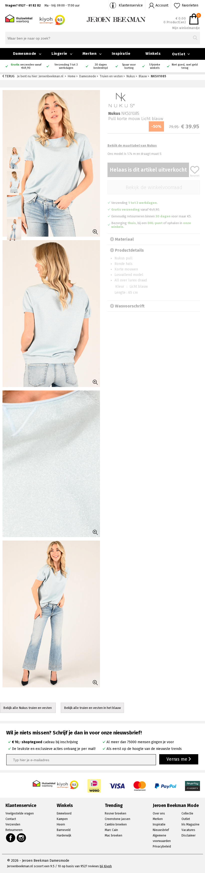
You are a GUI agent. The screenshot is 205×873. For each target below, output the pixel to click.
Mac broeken (113, 835)
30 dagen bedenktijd (101, 66)
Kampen (62, 819)
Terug (9, 76)
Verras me (177, 759)
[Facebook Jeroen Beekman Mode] (11, 838)
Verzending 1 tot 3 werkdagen (66, 66)
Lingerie (59, 53)
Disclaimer (189, 835)
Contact (11, 819)
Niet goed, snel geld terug (185, 66)
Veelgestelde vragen (20, 813)
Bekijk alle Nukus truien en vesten (27, 708)
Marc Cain (111, 830)
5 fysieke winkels (154, 66)
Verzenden (13, 824)
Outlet (179, 54)
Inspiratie (121, 53)
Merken (89, 53)
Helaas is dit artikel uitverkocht (148, 170)
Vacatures (188, 830)
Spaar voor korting (129, 66)
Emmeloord (64, 813)
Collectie (187, 813)
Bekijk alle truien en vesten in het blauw (92, 708)
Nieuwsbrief (161, 830)
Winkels (153, 53)
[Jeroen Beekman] (116, 19)
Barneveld (63, 830)
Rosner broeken (115, 813)
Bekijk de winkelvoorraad (154, 187)
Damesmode (24, 53)
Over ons (159, 813)
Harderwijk (64, 835)
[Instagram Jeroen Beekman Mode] (21, 838)
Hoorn (61, 824)
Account (162, 5)
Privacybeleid (162, 846)
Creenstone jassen (117, 819)
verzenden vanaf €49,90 (26, 66)
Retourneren (14, 830)
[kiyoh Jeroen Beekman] (68, 783)
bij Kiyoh (106, 866)
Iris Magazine (191, 824)
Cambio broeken (116, 824)
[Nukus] (121, 100)
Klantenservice (131, 5)
